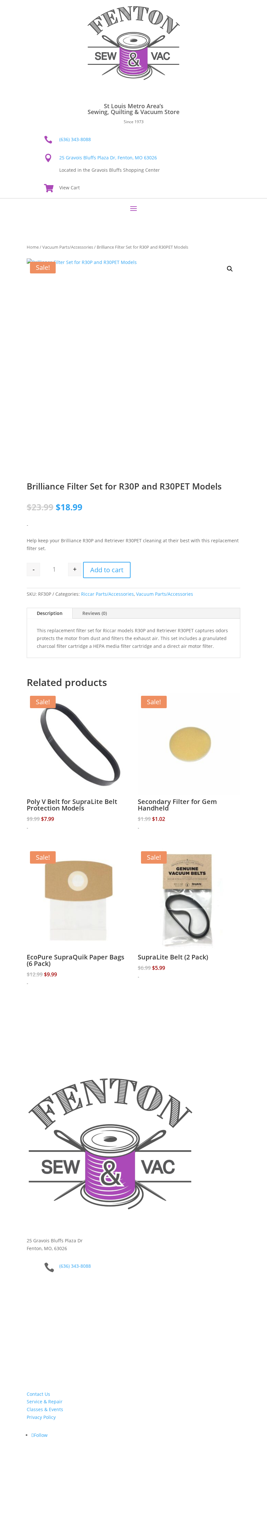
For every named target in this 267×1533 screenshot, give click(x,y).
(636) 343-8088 (75, 139)
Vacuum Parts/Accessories (67, 247)
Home (33, 247)
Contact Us (38, 1394)
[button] (230, 269)
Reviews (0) (94, 613)
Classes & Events (45, 1409)
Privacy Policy (41, 1417)
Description (50, 613)
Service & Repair (45, 1401)
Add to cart (106, 569)
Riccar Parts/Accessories (107, 594)
